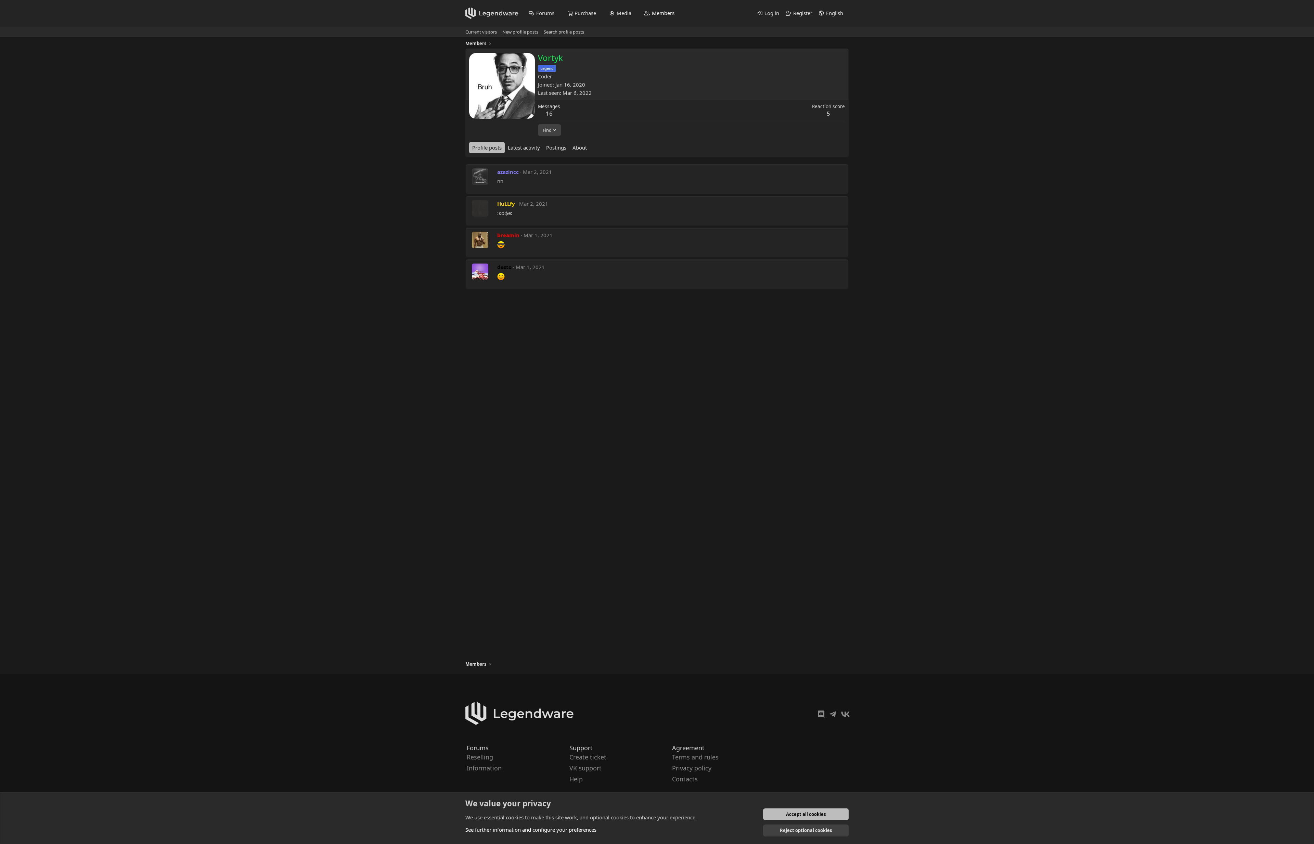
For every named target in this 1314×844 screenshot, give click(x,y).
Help (576, 779)
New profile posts (520, 32)
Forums (545, 13)
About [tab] (579, 147)
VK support (585, 768)
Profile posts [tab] (487, 147)
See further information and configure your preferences (530, 829)
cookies (515, 817)
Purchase (585, 13)
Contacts (685, 779)
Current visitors (481, 32)
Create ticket (587, 757)
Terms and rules (695, 757)
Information (484, 768)
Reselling (480, 757)
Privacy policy (691, 768)
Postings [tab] (556, 147)
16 (549, 113)
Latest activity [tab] (524, 147)
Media (624, 13)
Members (663, 13)
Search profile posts (564, 32)
